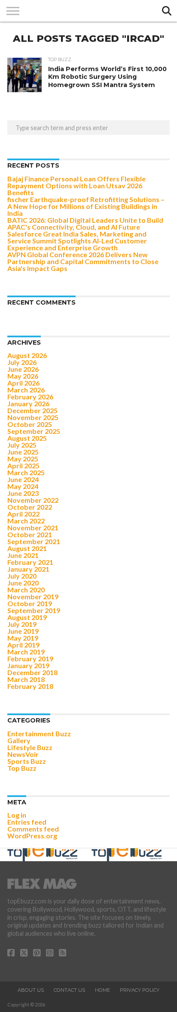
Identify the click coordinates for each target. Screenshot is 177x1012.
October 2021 (29, 534)
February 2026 (30, 396)
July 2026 (22, 362)
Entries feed (26, 822)
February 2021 (30, 562)
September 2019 (33, 610)
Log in (16, 815)
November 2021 (32, 527)
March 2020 (26, 589)
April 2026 (23, 383)
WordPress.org (32, 835)
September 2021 (33, 541)
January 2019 (28, 665)
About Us (31, 990)
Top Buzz (22, 768)
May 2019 (22, 638)
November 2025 (32, 417)
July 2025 (22, 445)
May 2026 (22, 376)
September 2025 (33, 431)
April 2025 (23, 465)
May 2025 (22, 459)
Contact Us (69, 990)
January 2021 (28, 569)
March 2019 (26, 652)
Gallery (19, 740)
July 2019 (22, 624)
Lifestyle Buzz (29, 747)
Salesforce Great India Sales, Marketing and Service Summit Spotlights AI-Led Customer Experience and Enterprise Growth (77, 241)
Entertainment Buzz (39, 733)
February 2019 (30, 658)
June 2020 (23, 583)
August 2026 (27, 355)
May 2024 (22, 486)
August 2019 (27, 617)
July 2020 (22, 576)
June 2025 (23, 452)
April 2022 (23, 514)
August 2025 (27, 438)
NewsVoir (23, 754)
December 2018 (32, 672)
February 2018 (30, 686)
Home (102, 990)
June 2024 (23, 479)
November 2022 (32, 500)
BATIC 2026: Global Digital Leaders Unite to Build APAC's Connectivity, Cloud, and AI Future (85, 223)
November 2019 (32, 596)
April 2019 (23, 645)
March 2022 (26, 521)
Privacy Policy (139, 990)
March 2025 (26, 472)
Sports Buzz (26, 761)
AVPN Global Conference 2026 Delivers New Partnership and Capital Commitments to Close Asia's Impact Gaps (83, 261)
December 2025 (32, 410)
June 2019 (23, 631)
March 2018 (26, 679)
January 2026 (28, 403)
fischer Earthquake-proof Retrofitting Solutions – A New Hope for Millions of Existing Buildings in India (86, 206)
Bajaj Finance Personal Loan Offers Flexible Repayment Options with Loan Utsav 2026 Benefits (76, 185)
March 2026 (26, 390)
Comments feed (33, 829)
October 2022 (29, 507)
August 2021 (27, 548)
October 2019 (29, 603)
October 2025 (29, 424)
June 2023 (23, 493)
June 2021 (23, 555)
